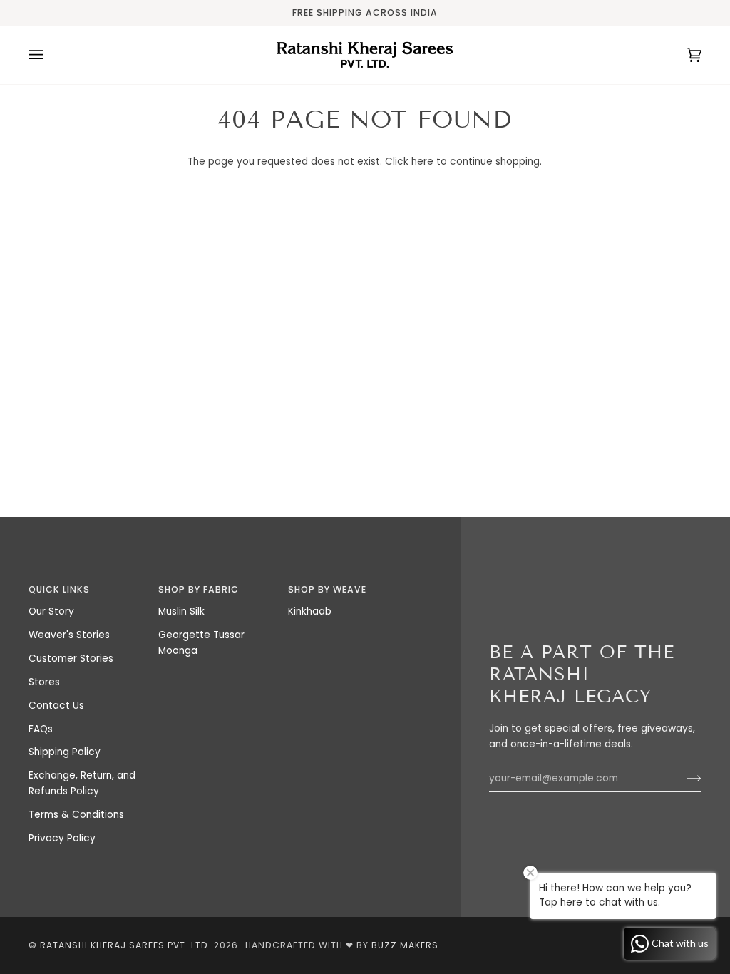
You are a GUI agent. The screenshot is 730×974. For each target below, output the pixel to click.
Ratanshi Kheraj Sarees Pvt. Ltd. (125, 945)
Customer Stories (71, 658)
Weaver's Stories (69, 635)
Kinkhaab (309, 611)
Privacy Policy (62, 838)
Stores (44, 682)
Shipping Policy (65, 752)
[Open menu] (50, 55)
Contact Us (56, 705)
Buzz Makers (404, 945)
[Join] (682, 778)
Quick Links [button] (59, 589)
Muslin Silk (181, 611)
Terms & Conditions (76, 814)
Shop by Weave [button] (327, 589)
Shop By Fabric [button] (198, 589)
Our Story (51, 611)
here (422, 161)
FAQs (41, 729)
